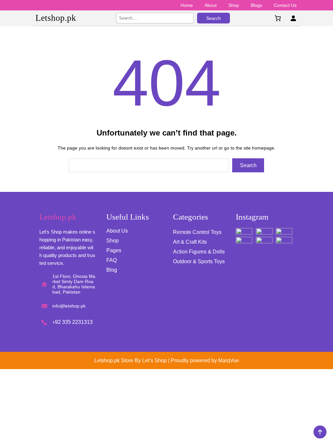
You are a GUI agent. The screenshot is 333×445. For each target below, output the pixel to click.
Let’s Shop (154, 360)
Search (213, 18)
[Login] (293, 18)
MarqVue (228, 360)
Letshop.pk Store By (118, 360)
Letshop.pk (55, 18)
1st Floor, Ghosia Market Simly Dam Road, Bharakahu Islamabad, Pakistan (73, 284)
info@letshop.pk (69, 306)
